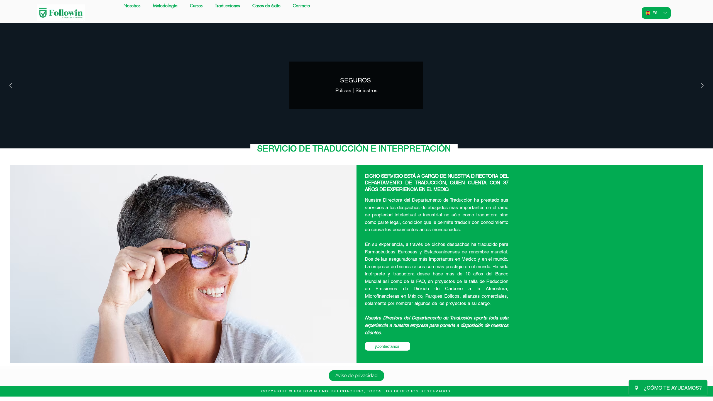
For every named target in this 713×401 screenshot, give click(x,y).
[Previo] (10, 86)
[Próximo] (702, 86)
